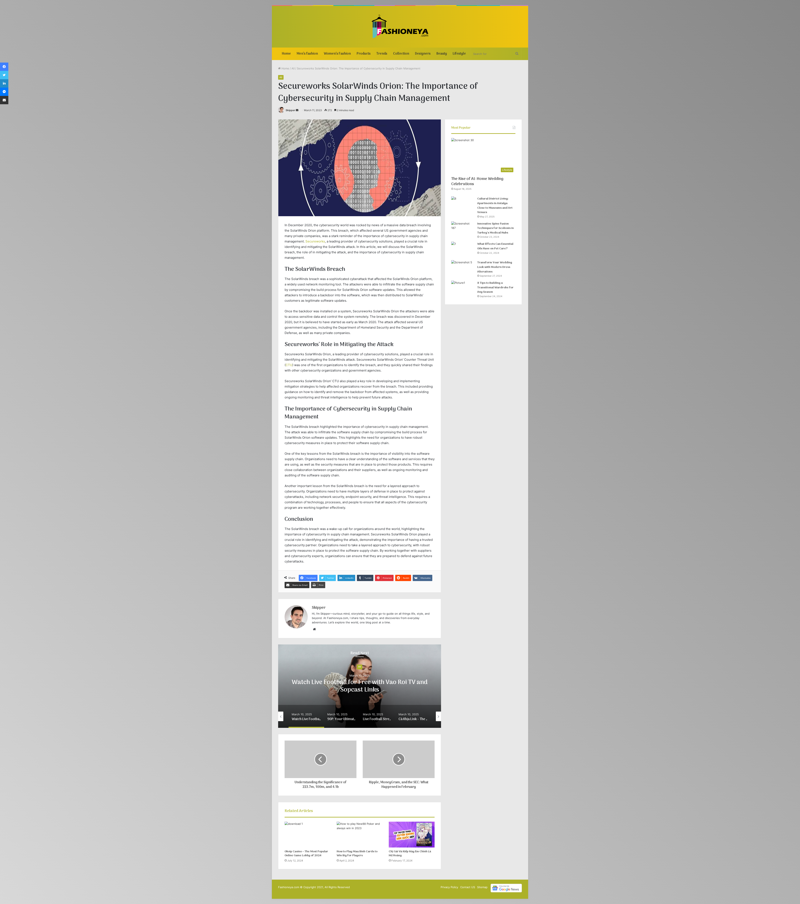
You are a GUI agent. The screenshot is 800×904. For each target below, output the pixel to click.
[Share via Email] (4, 100)
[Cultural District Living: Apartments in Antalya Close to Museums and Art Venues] (462, 204)
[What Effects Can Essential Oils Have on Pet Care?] (462, 249)
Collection (401, 53)
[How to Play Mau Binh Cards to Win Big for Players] (359, 835)
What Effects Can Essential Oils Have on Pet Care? (495, 246)
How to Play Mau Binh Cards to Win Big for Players (357, 853)
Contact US (467, 887)
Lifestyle (459, 53)
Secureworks (315, 241)
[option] (359, 686)
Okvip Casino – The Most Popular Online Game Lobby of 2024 (306, 853)
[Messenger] (4, 92)
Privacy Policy (449, 887)
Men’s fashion (307, 53)
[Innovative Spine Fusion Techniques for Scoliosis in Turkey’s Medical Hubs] (462, 229)
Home (286, 53)
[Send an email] (297, 110)
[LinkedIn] (4, 83)
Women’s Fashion (337, 53)
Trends (381, 53)
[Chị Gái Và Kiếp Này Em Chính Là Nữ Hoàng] (412, 835)
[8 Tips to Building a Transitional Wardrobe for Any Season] (462, 288)
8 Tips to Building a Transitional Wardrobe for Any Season (495, 287)
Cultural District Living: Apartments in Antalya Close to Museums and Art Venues (494, 205)
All (293, 68)
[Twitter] (4, 75)
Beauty (441, 53)
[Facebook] (4, 67)
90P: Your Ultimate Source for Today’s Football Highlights (359, 686)
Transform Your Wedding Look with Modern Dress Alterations (494, 267)
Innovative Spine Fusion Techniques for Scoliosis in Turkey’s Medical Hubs (495, 228)
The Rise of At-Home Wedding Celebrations (477, 181)
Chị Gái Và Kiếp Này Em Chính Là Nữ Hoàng (410, 853)
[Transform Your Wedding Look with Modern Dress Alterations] (462, 268)
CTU (289, 365)
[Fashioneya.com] (400, 26)
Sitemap (482, 887)
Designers (423, 53)
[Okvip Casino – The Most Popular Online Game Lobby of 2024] (307, 835)
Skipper (290, 110)
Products (364, 53)
